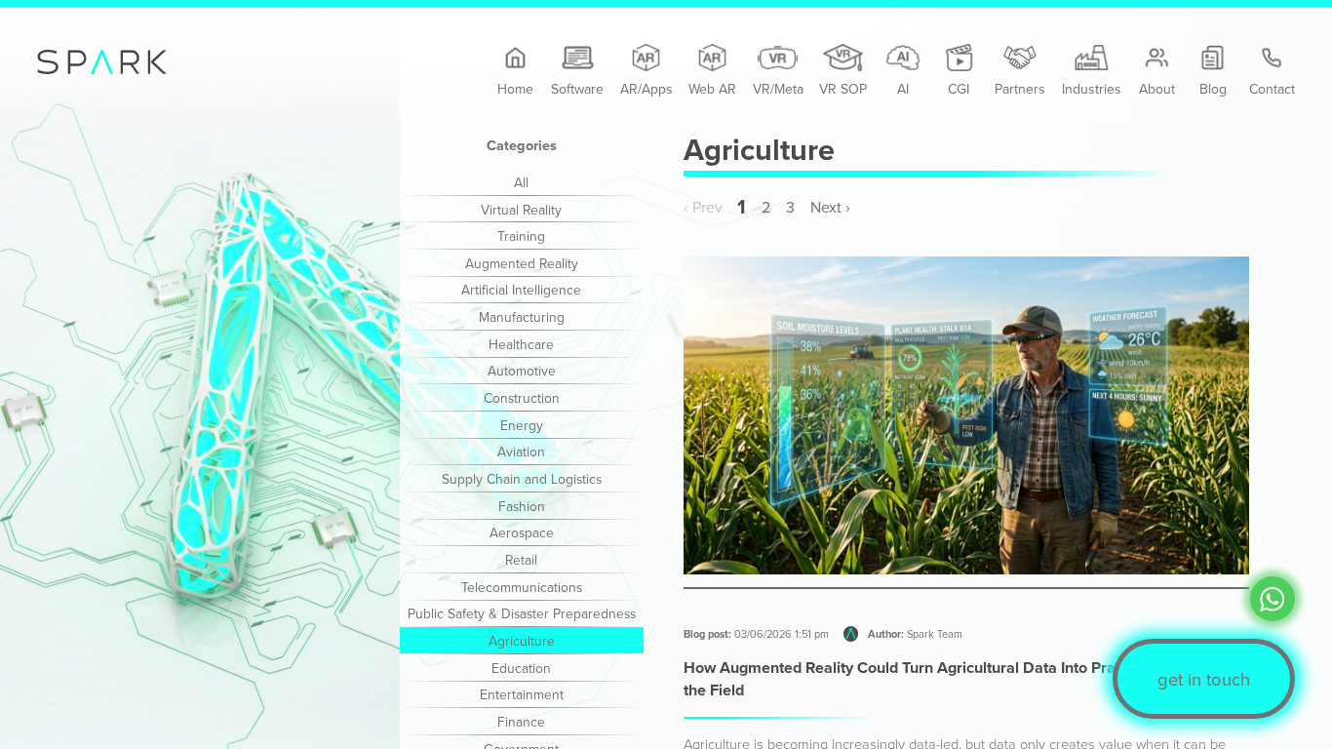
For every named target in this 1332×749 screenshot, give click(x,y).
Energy (521, 424)
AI (903, 89)
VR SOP (843, 89)
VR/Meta (778, 89)
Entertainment (522, 694)
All (521, 182)
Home (515, 89)
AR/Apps (646, 89)
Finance (521, 721)
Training (521, 235)
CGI (958, 89)
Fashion (521, 505)
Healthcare (521, 344)
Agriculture (522, 640)
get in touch (1203, 678)
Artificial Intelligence (521, 289)
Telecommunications (521, 586)
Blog (1213, 89)
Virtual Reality (521, 209)
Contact (1272, 89)
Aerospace (522, 532)
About (1157, 89)
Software (577, 89)
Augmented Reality (521, 263)
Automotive (522, 370)
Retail (521, 559)
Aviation (521, 451)
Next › (830, 206)
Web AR (712, 89)
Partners (1020, 89)
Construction (522, 397)
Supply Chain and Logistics (522, 478)
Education (521, 667)
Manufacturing (522, 316)
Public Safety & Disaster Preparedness (522, 613)
